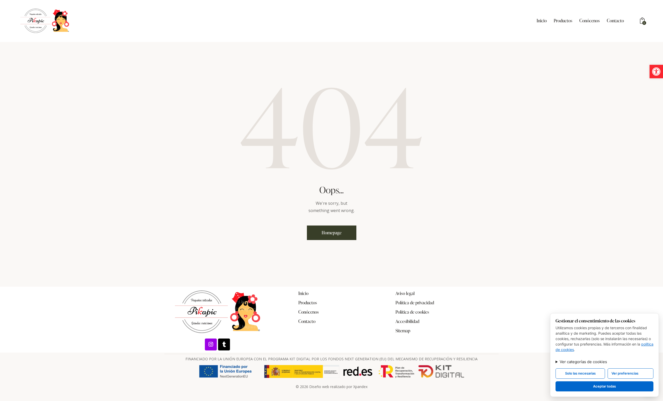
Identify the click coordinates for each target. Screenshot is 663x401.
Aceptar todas (604, 386)
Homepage (332, 233)
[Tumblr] (224, 344)
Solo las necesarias (580, 373)
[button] (656, 71)
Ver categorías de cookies (583, 361)
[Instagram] (211, 344)
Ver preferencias (624, 373)
